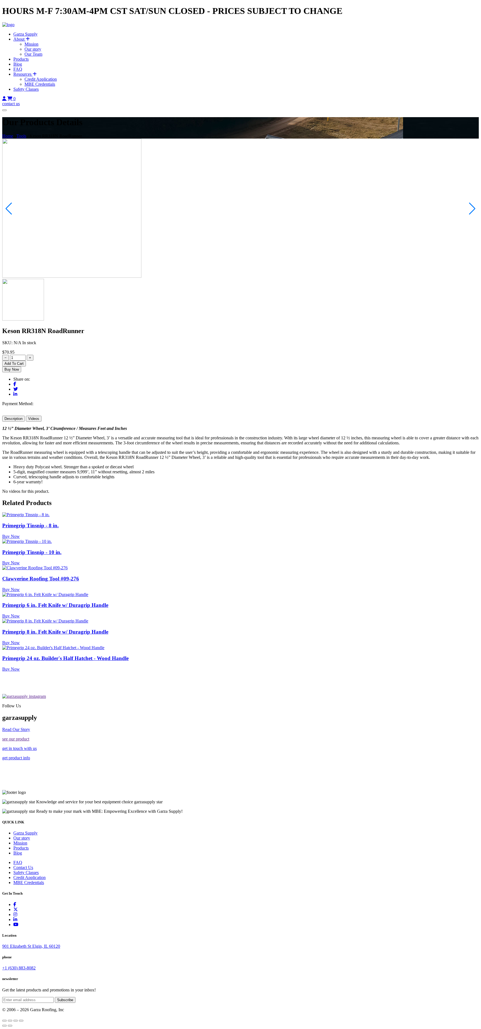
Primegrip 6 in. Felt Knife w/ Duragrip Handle (55, 605)
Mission (31, 44)
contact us (11, 103)
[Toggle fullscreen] (10, 1020)
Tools (21, 136)
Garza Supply (25, 34)
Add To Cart (14, 363)
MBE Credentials (39, 84)
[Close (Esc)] (21, 1020)
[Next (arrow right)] (10, 1025)
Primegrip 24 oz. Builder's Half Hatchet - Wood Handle (65, 658)
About (19, 39)
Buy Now (11, 369)
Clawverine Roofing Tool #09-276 (40, 579)
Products (21, 59)
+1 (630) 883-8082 (19, 968)
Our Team (33, 54)
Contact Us (23, 867)
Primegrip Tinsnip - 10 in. (32, 552)
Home (7, 136)
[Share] (15, 1020)
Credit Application (40, 79)
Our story (32, 49)
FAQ (17, 69)
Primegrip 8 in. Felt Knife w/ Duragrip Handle (55, 632)
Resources (23, 74)
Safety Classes (26, 89)
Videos (33, 419)
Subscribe (65, 1000)
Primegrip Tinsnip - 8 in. (30, 525)
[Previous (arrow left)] (4, 1025)
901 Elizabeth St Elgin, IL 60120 (31, 946)
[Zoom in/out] (4, 1020)
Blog (17, 64)
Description (13, 419)
